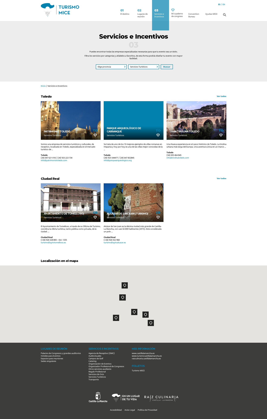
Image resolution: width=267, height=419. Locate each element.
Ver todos (221, 96)
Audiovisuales (95, 355)
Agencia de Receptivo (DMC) (102, 353)
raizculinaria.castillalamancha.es (146, 358)
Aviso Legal (130, 409)
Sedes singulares (48, 361)
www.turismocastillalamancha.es (147, 355)
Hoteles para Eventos (50, 355)
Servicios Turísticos (97, 376)
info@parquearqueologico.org (55, 160)
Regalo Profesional (97, 371)
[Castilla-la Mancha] (98, 393)
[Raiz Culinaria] (161, 393)
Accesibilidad (116, 409)
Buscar (166, 66)
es (219, 4)
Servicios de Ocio (96, 374)
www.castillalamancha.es (143, 353)
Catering (92, 361)
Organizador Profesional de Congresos (106, 366)
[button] (134, 312)
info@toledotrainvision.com (179, 160)
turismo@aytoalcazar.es (115, 242)
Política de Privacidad (147, 409)
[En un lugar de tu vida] (126, 393)
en (223, 4)
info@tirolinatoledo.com (115, 157)
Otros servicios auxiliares (100, 369)
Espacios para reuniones (52, 358)
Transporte (94, 379)
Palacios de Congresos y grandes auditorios (61, 353)
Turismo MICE (138, 370)
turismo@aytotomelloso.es (53, 242)
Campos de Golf (96, 358)
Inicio (43, 85)
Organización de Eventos (100, 363)
